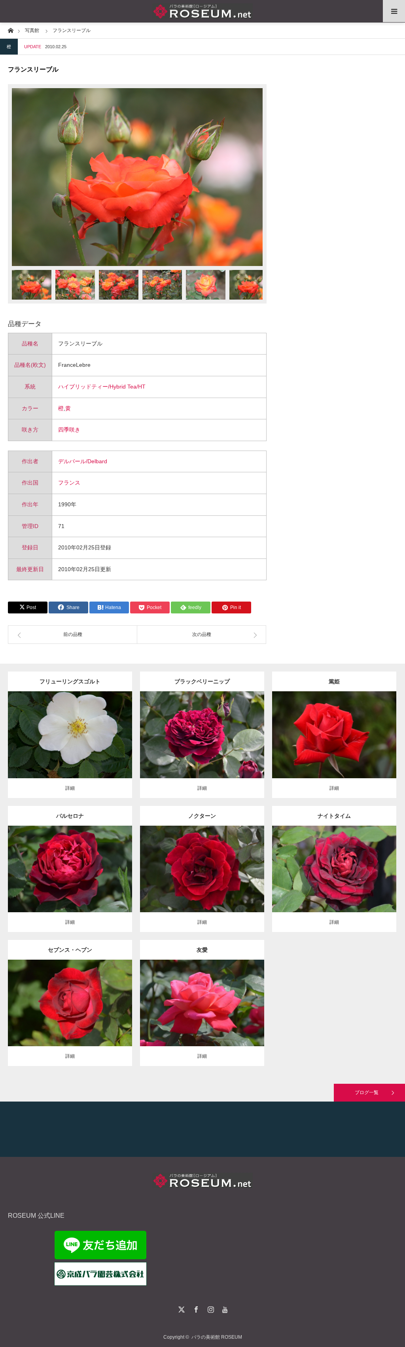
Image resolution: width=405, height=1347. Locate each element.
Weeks (379, 862)
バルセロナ (70, 816)
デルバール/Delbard (82, 461)
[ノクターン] (202, 883)
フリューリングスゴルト (70, 681)
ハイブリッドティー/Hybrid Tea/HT (102, 386)
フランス (69, 482)
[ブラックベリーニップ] (202, 749)
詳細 (70, 788)
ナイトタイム (334, 816)
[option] (137, 177)
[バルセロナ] (70, 883)
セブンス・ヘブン (70, 950)
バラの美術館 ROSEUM (216, 1337)
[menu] (394, 11)
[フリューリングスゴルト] (70, 749)
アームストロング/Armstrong (82, 1000)
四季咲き (69, 429)
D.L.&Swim (39, 1000)
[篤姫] (334, 749)
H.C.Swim (202, 866)
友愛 (202, 950)
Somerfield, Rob (202, 732)
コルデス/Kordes (92, 732)
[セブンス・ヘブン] (70, 1017)
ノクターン (202, 816)
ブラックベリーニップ (202, 681)
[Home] (10, 30)
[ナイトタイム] (334, 880)
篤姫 (334, 681)
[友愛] (202, 1017)
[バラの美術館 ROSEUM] (202, 11)
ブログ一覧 (367, 1092)
